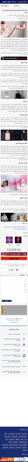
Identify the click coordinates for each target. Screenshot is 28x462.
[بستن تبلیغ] (1, 1)
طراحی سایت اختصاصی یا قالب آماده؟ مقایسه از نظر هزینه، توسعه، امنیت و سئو (11, 361)
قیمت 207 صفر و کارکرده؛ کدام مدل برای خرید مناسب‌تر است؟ (11, 345)
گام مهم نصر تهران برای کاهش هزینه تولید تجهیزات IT (12, 339)
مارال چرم (18, 434)
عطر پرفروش (16, 265)
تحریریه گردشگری (22, 19)
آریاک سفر (24, 447)
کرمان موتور (11, 447)
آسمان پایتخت (14, 436)
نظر (25, 289)
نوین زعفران (11, 439)
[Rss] (6, 5)
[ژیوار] (24, 334)
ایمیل (25, 284)
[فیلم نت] (24, 366)
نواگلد (6, 434)
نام (25, 278)
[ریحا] (9, 240)
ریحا (9, 245)
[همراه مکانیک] (24, 345)
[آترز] (24, 361)
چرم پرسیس (4, 445)
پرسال (22, 439)
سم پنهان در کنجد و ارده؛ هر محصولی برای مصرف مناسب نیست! (10, 350)
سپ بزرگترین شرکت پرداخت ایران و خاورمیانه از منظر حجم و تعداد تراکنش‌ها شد (11, 372)
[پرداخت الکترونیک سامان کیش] (24, 372)
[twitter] (14, 270)
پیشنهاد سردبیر (21, 15)
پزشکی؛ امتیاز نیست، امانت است (14, 334)
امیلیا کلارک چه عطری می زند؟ (20, 229)
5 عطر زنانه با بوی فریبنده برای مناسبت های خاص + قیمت (14, 227)
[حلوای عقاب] (24, 350)
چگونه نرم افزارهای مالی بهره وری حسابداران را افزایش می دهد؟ (11, 355)
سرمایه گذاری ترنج (23, 442)
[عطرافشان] (18, 240)
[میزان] (24, 355)
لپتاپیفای (17, 439)
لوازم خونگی (5, 447)
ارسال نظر (6, 301)
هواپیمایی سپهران (23, 445)
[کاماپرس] (17, 5)
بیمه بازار (10, 442)
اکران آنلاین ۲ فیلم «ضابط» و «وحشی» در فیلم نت (10, 366)
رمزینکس (25, 450)
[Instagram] (3, 5)
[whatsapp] (9, 270)
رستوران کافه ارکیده (23, 436)
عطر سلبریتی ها (11, 265)
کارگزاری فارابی (11, 434)
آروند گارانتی (18, 447)
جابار (6, 439)
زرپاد (26, 439)
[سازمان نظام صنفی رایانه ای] (24, 339)
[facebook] (12, 270)
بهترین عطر (22, 264)
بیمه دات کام (24, 434)
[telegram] (17, 270)
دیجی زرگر (16, 442)
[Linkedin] (1, 5)
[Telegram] (5, 5)
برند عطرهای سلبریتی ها (14, 264)
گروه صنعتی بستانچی (13, 445)
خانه (26, 15)
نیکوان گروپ (7, 436)
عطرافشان (18, 245)
